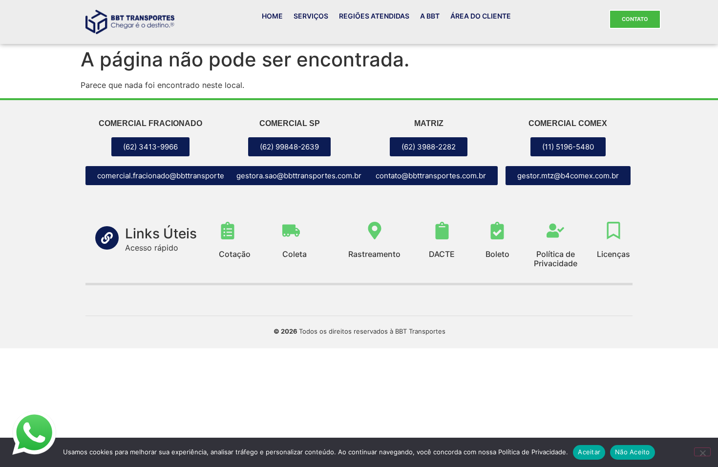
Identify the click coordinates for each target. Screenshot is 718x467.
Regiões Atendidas (374, 16)
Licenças (613, 254)
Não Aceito (632, 452)
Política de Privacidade (555, 258)
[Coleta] (291, 230)
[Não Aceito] (702, 451)
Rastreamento (374, 254)
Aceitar (589, 452)
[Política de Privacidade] (555, 230)
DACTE (442, 254)
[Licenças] (613, 230)
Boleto (497, 254)
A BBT (430, 16)
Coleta (294, 254)
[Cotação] (227, 230)
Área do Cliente (480, 16)
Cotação (235, 254)
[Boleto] (497, 230)
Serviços (311, 16)
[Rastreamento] (374, 230)
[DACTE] (442, 230)
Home (272, 16)
